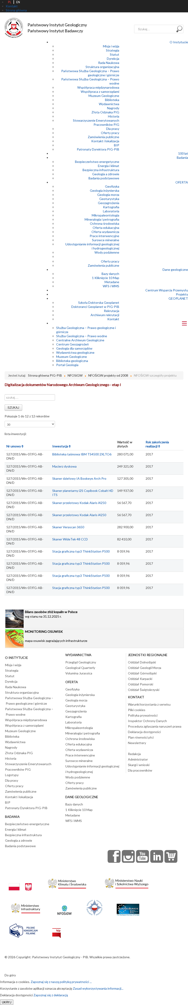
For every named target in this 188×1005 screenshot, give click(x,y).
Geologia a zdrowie (105, 174)
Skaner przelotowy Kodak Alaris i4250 (79, 503)
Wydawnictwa (109, 104)
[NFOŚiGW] (64, 907)
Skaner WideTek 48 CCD (70, 539)
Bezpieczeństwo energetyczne (97, 162)
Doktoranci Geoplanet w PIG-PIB (95, 307)
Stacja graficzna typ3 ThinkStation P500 (81, 551)
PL (9, 2)
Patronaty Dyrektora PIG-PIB (98, 149)
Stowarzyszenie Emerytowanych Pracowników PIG (96, 122)
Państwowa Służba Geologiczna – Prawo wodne (29, 711)
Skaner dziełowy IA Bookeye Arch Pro (79, 478)
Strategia (112, 50)
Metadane (112, 282)
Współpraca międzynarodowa (98, 87)
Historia (113, 116)
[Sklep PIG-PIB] (171, 856)
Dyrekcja (113, 58)
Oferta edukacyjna (106, 228)
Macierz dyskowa (64, 466)
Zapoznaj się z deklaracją (50, 995)
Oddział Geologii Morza (144, 668)
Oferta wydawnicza (105, 232)
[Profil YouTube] (142, 856)
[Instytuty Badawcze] (94, 907)
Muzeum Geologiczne (103, 96)
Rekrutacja (111, 311)
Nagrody (113, 108)
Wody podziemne (106, 252)
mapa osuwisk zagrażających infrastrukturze (56, 636)
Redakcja (134, 754)
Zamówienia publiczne (103, 137)
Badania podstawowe (103, 178)
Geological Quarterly (80, 668)
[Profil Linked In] (156, 856)
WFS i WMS (111, 286)
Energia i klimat (108, 166)
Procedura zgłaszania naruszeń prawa (154, 726)
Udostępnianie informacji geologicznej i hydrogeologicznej (92, 246)
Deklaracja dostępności (144, 732)
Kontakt (113, 319)
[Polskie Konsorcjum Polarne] (23, 929)
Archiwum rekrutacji (105, 315)
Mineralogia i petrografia (102, 219)
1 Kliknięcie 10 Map (105, 278)
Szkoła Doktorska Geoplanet (98, 302)
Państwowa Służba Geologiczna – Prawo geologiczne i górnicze (90, 73)
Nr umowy (14, 446)
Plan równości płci (141, 737)
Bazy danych (110, 274)
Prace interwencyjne (104, 236)
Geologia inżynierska (104, 190)
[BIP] (56, 929)
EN (18, 2)
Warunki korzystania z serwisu (149, 704)
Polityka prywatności (143, 715)
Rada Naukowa (108, 63)
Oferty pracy (110, 133)
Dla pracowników (140, 770)
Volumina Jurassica (78, 673)
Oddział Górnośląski (142, 673)
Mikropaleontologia (105, 215)
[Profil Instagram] (128, 856)
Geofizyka (112, 186)
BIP (116, 145)
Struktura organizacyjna (102, 67)
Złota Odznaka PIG (105, 112)
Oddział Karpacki (140, 679)
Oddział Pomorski (140, 684)
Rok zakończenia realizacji (157, 444)
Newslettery (137, 743)
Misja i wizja (111, 46)
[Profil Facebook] (114, 856)
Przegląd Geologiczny (80, 662)
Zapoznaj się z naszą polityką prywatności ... (61, 982)
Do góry (10, 975)
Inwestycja (60, 446)
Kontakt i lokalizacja (105, 141)
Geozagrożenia (108, 203)
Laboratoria (111, 211)
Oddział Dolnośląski (142, 662)
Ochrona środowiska (104, 223)
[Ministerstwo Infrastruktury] (25, 907)
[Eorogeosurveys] (127, 907)
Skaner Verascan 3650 (68, 527)
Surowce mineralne (105, 240)
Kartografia (111, 207)
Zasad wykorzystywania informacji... (98, 988)
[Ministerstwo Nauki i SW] (126, 882)
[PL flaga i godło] (20, 882)
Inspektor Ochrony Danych (147, 721)
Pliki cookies (136, 710)
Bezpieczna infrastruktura (101, 170)
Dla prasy (112, 129)
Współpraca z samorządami (100, 91)
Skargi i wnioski (138, 765)
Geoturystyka (109, 199)
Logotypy (12, 775)
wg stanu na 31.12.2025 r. (51, 614)
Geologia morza (108, 195)
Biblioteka (112, 100)
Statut (114, 54)
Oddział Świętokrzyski (143, 690)
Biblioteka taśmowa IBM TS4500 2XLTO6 (81, 454)
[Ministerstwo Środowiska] (67, 882)
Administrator (138, 759)
